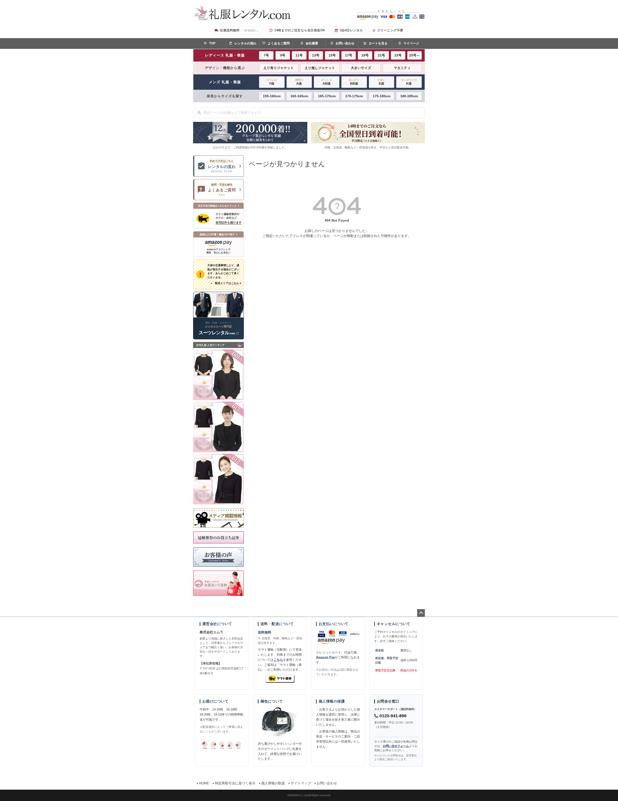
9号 (282, 55)
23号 (398, 55)
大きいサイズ (361, 68)
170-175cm (354, 96)
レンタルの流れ (245, 43)
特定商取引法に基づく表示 (235, 783)
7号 (266, 55)
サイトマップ (301, 783)
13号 (315, 55)
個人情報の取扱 (273, 783)
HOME (204, 783)
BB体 (354, 81)
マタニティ (402, 68)
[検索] (199, 113)
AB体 (326, 81)
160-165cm (299, 96)
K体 (409, 81)
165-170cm (327, 96)
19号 (365, 55)
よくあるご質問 (279, 43)
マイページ (411, 43)
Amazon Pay (325, 657)
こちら (278, 660)
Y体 (272, 81)
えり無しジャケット (320, 68)
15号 (332, 55)
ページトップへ (421, 613)
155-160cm (272, 96)
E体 (382, 81)
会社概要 (312, 43)
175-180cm (381, 96)
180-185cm (409, 96)
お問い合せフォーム (396, 746)
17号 (348, 55)
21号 (381, 55)
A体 (299, 81)
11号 (299, 55)
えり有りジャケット (278, 68)
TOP (212, 43)
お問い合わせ (345, 43)
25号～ (414, 55)
